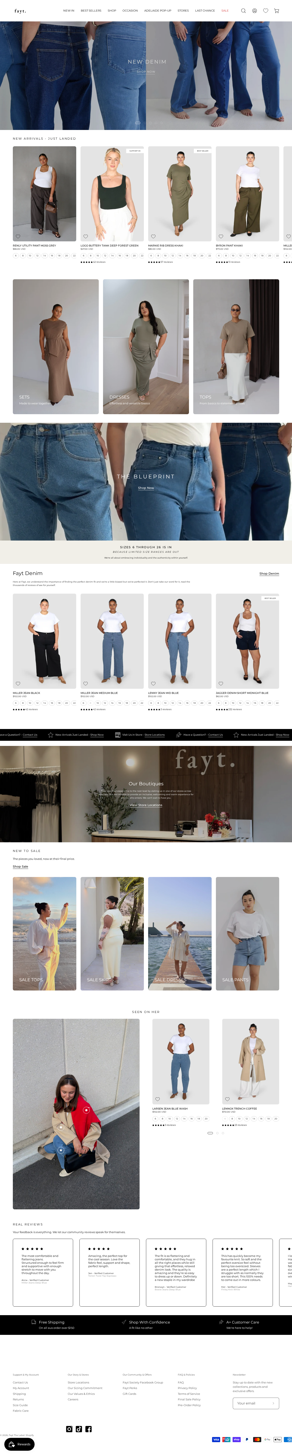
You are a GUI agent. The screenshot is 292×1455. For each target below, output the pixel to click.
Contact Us (123, 734)
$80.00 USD (154, 249)
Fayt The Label (17, 1435)
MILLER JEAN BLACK (26, 693)
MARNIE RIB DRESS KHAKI (165, 246)
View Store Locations (146, 805)
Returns (18, 1399)
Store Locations (62, 734)
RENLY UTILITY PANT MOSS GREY (34, 246)
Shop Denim (269, 573)
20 (66, 255)
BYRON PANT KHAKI (229, 246)
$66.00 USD (19, 249)
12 (37, 255)
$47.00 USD (87, 249)
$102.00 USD (20, 696)
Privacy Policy (187, 1388)
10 (30, 255)
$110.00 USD (228, 1112)
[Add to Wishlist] (18, 236)
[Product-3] (86, 1110)
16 (52, 255)
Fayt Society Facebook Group (143, 1382)
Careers (73, 1399)
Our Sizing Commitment (85, 1388)
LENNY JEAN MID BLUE (163, 693)
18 (59, 255)
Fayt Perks (130, 1388)
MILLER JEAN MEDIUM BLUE (99, 693)
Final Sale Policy (189, 1399)
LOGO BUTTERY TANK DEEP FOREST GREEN (110, 246)
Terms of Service (189, 1393)
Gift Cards (129, 1393)
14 (44, 255)
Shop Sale (20, 866)
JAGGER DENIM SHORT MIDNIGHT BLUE (242, 693)
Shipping (19, 1393)
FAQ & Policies (186, 1374)
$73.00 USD (222, 249)
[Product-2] (61, 1127)
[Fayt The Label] (20, 10)
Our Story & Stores (78, 1374)
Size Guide (20, 1405)
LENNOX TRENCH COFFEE (239, 1109)
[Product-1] (61, 1150)
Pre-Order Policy (189, 1405)
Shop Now (146, 488)
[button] (69, 10)
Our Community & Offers (137, 1374)
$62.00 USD (222, 696)
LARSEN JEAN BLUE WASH (170, 1109)
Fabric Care (21, 1410)
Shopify (30, 1435)
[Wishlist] (265, 10)
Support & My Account (26, 1374)
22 (74, 255)
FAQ (181, 1382)
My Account (21, 1388)
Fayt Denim (28, 573)
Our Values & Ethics (81, 1393)
